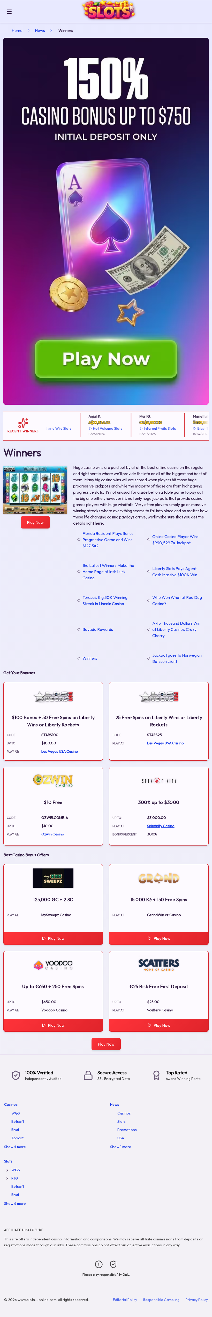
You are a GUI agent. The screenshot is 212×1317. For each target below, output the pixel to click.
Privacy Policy (197, 1299)
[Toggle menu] (9, 11)
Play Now (35, 522)
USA (120, 1138)
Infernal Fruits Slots (148, 428)
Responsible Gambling (161, 1299)
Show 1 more (120, 1146)
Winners (89, 658)
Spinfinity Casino (161, 826)
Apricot (17, 1138)
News (40, 30)
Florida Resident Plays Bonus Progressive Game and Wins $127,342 (107, 539)
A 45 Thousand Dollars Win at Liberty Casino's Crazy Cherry (176, 629)
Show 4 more (15, 1146)
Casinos (11, 1104)
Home (17, 30)
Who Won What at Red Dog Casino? (177, 600)
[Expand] (7, 1170)
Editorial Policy (125, 1299)
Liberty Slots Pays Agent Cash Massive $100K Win (174, 571)
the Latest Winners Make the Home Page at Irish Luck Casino (108, 571)
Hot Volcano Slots (95, 428)
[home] (112, 19)
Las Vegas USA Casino (59, 751)
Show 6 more (15, 1203)
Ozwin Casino (52, 834)
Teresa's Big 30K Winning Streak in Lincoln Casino (104, 600)
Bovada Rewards (97, 629)
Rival (15, 1129)
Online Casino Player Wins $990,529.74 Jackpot (175, 539)
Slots (121, 1121)
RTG (14, 1178)
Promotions (127, 1129)
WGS (15, 1113)
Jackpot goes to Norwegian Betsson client (177, 658)
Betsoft (17, 1121)
